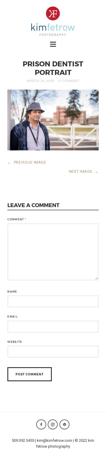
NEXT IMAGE (84, 171)
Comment (16, 219)
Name (12, 291)
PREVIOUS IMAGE (26, 162)
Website (14, 341)
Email (12, 316)
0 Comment (68, 81)
